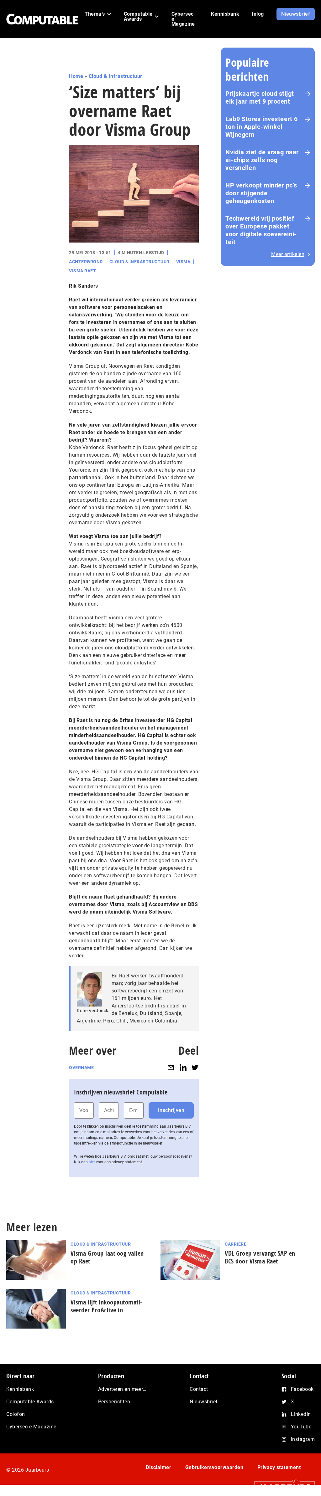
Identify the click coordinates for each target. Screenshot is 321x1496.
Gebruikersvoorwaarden (214, 1467)
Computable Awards (30, 1402)
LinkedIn (301, 1414)
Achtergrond (86, 261)
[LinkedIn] (183, 1068)
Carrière (235, 1244)
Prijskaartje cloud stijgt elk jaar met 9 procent (259, 97)
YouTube (301, 1427)
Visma (183, 261)
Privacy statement (279, 1467)
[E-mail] (171, 1068)
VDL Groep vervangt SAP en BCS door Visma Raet (260, 1257)
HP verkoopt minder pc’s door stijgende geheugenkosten (261, 193)
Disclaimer (158, 1467)
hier (92, 1162)
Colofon (15, 1414)
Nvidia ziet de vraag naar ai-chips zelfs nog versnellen (262, 160)
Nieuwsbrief (204, 1402)
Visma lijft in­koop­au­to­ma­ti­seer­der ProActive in (106, 1306)
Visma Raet (82, 270)
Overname (81, 1067)
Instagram (303, 1439)
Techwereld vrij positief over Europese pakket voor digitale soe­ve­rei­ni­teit (261, 230)
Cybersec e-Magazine (31, 1427)
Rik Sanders (83, 286)
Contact (199, 1389)
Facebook (302, 1389)
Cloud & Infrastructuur (115, 76)
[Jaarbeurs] (281, 1487)
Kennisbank (20, 1389)
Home (76, 76)
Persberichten (114, 1402)
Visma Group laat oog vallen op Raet (107, 1257)
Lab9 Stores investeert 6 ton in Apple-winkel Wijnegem (261, 126)
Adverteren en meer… (122, 1389)
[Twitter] (195, 1068)
